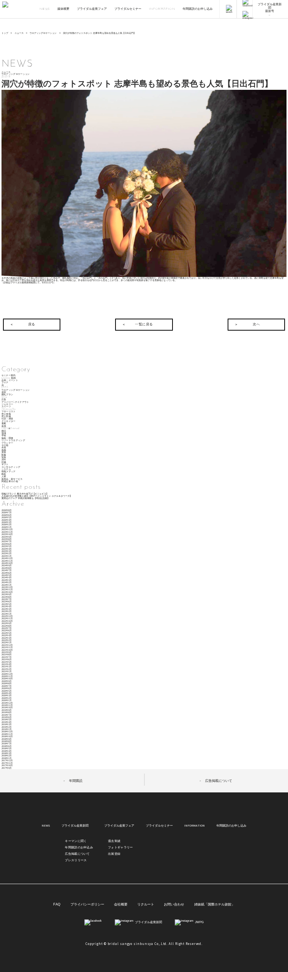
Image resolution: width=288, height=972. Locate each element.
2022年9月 (7, 623)
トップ (5, 33)
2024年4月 (7, 577)
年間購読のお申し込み (198, 9)
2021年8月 (7, 654)
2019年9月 (7, 710)
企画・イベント (10, 380)
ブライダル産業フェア (92, 9)
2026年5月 (7, 517)
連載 (4, 423)
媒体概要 (63, 9)
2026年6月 (7, 515)
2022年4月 (7, 635)
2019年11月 (7, 705)
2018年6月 (7, 746)
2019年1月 (7, 729)
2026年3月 (7, 522)
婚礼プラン (8, 394)
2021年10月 (7, 650)
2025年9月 (7, 536)
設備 (4, 462)
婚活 (4, 431)
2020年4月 (7, 693)
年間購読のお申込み (79, 847)
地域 (4, 433)
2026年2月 (7, 524)
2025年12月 (7, 529)
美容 (4, 452)
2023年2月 (7, 611)
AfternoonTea (9, 409)
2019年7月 (7, 715)
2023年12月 (7, 587)
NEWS (44, 9)
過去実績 (114, 841)
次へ (256, 324)
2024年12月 (7, 558)
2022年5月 (7, 633)
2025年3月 (7, 551)
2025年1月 (7, 556)
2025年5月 (7, 546)
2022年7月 (7, 628)
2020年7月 (7, 686)
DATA (5, 387)
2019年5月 (7, 719)
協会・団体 (8, 438)
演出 (4, 459)
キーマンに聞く (76, 841)
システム (6, 469)
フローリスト (9, 411)
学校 (4, 435)
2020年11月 (7, 676)
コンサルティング (11, 467)
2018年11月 (7, 734)
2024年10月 (7, 563)
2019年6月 (7, 717)
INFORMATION (162, 9)
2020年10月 (7, 678)
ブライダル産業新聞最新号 (270, 8)
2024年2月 (7, 582)
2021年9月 (7, 652)
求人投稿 (6, 416)
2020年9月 (7, 681)
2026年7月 (7, 512)
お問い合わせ (174, 904)
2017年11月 (7, 763)
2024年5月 (7, 575)
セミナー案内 (9, 375)
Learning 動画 (9, 378)
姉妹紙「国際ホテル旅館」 (214, 904)
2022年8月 (7, 625)
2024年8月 (7, 568)
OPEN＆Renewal (11, 428)
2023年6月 (7, 601)
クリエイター (9, 421)
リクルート (145, 904)
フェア (5, 382)
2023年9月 (7, 594)
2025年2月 (7, 553)
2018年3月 (7, 753)
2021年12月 (7, 645)
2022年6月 (7, 630)
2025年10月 (7, 534)
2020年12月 (7, 674)
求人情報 (6, 414)
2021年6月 (7, 659)
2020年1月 (7, 700)
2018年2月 (7, 755)
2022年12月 (7, 616)
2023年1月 (7, 613)
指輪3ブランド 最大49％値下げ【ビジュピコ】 (25, 493)
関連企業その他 (10, 481)
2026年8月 (7, 510)
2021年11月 (7, 647)
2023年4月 (7, 606)
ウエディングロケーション (43, 33)
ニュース (19, 33)
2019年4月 (7, 722)
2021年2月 (7, 669)
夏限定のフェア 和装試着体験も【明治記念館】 (26, 498)
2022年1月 (7, 642)
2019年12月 (7, 702)
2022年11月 (7, 618)
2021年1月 (7, 671)
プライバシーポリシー (87, 904)
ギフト (5, 464)
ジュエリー (8, 404)
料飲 (4, 474)
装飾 (4, 450)
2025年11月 (7, 532)
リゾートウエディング (13, 440)
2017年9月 (7, 767)
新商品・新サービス (12, 479)
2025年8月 (7, 539)
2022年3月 (7, 637)
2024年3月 (7, 580)
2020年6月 (7, 688)
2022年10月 (7, 621)
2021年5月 (7, 662)
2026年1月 (7, 527)
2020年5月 (7, 690)
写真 (4, 457)
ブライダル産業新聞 (75, 825)
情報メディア (9, 471)
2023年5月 (7, 604)
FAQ (56, 904)
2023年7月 (7, 599)
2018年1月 (7, 758)
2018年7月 (7, 743)
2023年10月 (7, 592)
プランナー (8, 443)
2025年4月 (7, 548)
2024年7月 (7, 570)
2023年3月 (7, 609)
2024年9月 (7, 565)
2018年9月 (7, 739)
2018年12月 (7, 731)
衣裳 (4, 447)
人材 (4, 476)
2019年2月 (7, 727)
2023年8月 (7, 597)
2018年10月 (7, 736)
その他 (5, 445)
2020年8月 (7, 683)
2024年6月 (7, 572)
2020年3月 (7, 695)
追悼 (4, 392)
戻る (31, 324)
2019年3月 (7, 724)
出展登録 (114, 854)
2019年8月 (7, 712)
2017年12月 (7, 760)
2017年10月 (7, 765)
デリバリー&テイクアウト (15, 402)
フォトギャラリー (120, 847)
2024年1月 (7, 585)
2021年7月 (7, 657)
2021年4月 (7, 664)
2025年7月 (7, 541)
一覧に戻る (144, 324)
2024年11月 (7, 560)
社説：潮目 (8, 418)
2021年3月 (7, 666)
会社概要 (121, 904)
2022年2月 (7, 640)
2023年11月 (7, 589)
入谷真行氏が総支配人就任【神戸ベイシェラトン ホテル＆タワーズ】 (37, 495)
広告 (4, 399)
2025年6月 (7, 544)
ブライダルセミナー (127, 9)
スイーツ (6, 406)
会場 (4, 426)
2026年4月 (7, 520)
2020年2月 (7, 698)
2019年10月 (7, 707)
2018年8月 (7, 741)
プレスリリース (76, 860)
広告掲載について (218, 781)
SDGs (4, 397)
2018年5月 (7, 748)
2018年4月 (7, 751)
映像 (4, 455)
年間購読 (75, 781)
